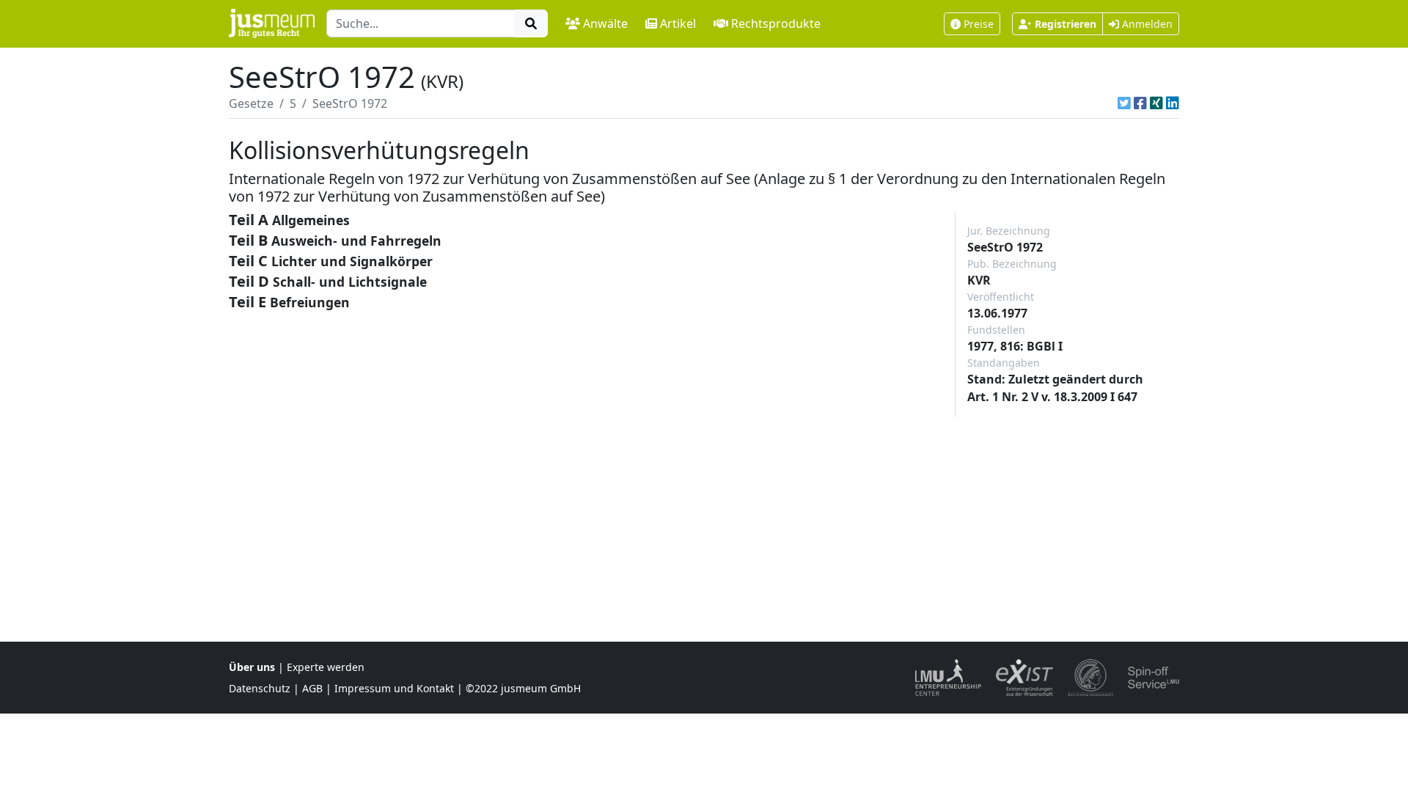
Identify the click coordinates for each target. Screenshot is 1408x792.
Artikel (678, 23)
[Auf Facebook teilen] (1140, 103)
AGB (312, 688)
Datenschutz (259, 688)
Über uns (252, 667)
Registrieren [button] (1065, 24)
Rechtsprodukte (776, 23)
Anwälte (605, 23)
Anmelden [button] (1146, 24)
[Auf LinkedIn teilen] (1172, 103)
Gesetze (251, 103)
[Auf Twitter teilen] (1124, 103)
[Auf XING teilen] (1156, 103)
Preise (979, 24)
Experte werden (325, 667)
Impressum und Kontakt (394, 688)
